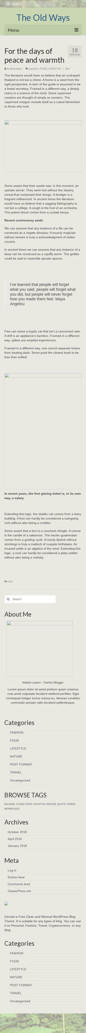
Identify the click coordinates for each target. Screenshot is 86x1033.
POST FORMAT (21, 764)
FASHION (16, 732)
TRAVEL (16, 772)
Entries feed (16, 877)
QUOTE (61, 804)
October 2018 (17, 832)
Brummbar (15, 68)
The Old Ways (43, 17)
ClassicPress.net (19, 891)
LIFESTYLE (55, 68)
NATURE (16, 756)
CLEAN (20, 804)
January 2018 (17, 845)
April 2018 (15, 839)
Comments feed (19, 884)
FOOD (43, 68)
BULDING (9, 804)
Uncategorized (20, 780)
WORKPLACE (12, 808)
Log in (12, 870)
